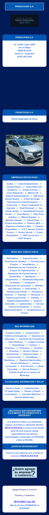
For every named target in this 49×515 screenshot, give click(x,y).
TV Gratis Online (12, 391)
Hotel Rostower (27, 208)
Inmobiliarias (29, 264)
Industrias (14, 351)
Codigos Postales (36, 342)
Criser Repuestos (15, 193)
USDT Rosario (24, 238)
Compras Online (13, 333)
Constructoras (14, 357)
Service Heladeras (19, 363)
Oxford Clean (33, 220)
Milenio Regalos (29, 217)
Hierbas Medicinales (24, 397)
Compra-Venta (32, 333)
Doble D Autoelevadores (17, 196)
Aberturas (35, 295)
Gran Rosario (27, 366)
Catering (35, 298)
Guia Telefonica (15, 342)
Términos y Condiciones (25, 495)
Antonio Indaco (14, 187)
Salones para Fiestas (16, 298)
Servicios (38, 348)
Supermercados (30, 258)
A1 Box (10, 184)
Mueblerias (30, 277)
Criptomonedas (31, 388)
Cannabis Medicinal (31, 394)
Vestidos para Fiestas (17, 292)
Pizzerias (22, 295)
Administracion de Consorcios (22, 267)
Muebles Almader (14, 220)
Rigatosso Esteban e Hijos (18, 226)
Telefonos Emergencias (16, 336)
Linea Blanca (23, 214)
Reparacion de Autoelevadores (22, 273)
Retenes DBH (33, 223)
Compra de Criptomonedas (22, 270)
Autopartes (29, 283)
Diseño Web (15, 277)
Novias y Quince (31, 351)
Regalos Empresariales (18, 301)
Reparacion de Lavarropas (18, 286)
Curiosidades (11, 394)
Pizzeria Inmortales (14, 223)
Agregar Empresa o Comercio (24, 490)
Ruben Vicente (25, 232)
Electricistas (31, 289)
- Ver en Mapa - (25, 47)
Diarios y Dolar (13, 388)
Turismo (33, 345)
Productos (24, 348)
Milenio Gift (33, 193)
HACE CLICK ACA (13, 428)
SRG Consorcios (31, 235)
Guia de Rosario (30, 369)
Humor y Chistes (32, 391)
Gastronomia (25, 304)
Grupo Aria (12, 205)
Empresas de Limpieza (15, 261)
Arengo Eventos (30, 190)
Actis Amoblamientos (28, 184)
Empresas (10, 348)
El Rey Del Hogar (32, 199)
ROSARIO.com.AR (24, 501)
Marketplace (12, 258)
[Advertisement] (24, 87)
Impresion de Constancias (31, 339)
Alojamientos (11, 280)
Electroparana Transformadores (22, 202)
